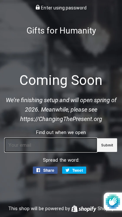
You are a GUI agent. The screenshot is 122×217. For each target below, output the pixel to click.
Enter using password (63, 7)
